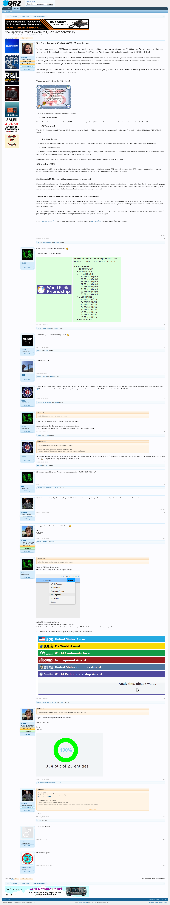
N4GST (39, 350)
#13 (164, 817)
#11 (164, 699)
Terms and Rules (153, 902)
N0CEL (23, 401)
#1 (164, 238)
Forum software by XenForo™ (19, 902)
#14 (164, 839)
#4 (164, 373)
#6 (164, 431)
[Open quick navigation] (164, 16)
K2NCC (23, 263)
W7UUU (23, 540)
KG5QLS (48, 242)
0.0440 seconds (83, 902)
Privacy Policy (163, 902)
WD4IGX (24, 512)
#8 (164, 484)
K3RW (54, 783)
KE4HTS (39, 488)
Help (157, 899)
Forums (16, 8)
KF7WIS (33, 34)
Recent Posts (8, 11)
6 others (56, 328)
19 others (56, 242)
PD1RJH (39, 328)
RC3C (44, 242)
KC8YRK (45, 488)
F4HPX (45, 402)
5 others (57, 488)
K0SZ (23, 375)
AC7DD (39, 242)
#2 (164, 324)
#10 (164, 538)
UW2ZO (44, 376)
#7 (164, 462)
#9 (164, 512)
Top (165, 899)
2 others (56, 402)
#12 (164, 779)
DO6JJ (49, 328)
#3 (164, 347)
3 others (61, 783)
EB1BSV (39, 402)
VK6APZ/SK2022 (42, 702)
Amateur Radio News (19, 34)
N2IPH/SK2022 (26, 867)
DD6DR (23, 841)
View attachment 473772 (44, 797)
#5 (164, 399)
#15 (164, 865)
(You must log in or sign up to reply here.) (153, 878)
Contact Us (152, 899)
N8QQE (23, 349)
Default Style (7, 899)
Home (8, 8)
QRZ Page (27, 69)
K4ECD (50, 488)
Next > (30, 38)
